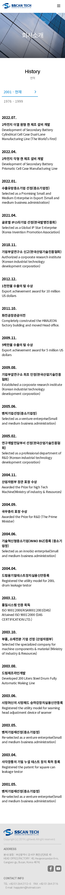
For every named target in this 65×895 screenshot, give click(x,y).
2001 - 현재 (12, 91)
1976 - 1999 (13, 101)
